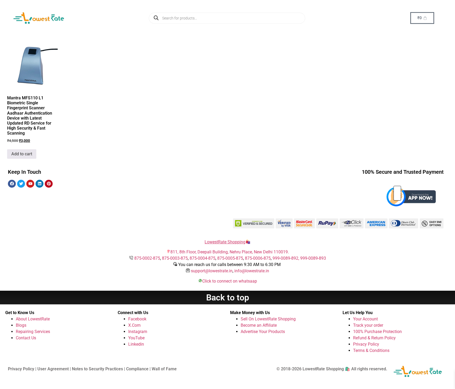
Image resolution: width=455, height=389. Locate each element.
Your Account (365, 318)
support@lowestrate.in (212, 270)
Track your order (368, 325)
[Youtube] (30, 184)
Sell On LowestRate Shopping (268, 318)
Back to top (227, 298)
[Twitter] (21, 184)
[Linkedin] (39, 184)
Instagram (137, 331)
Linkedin (136, 344)
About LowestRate (33, 318)
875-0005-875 (230, 258)
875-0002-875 (147, 258)
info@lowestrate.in (251, 270)
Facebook (137, 318)
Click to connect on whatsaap (229, 281)
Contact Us (26, 337)
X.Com (134, 325)
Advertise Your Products (263, 331)
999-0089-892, (286, 258)
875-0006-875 (258, 258)
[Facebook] (12, 184)
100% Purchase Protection (377, 331)
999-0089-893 (313, 258)
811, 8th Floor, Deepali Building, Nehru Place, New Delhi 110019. (229, 251)
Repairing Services (33, 331)
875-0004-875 (202, 258)
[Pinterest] (49, 184)
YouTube (136, 337)
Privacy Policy (366, 344)
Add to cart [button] (21, 153)
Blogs (21, 325)
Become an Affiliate (259, 325)
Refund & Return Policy (374, 337)
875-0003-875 (175, 258)
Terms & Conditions (371, 350)
